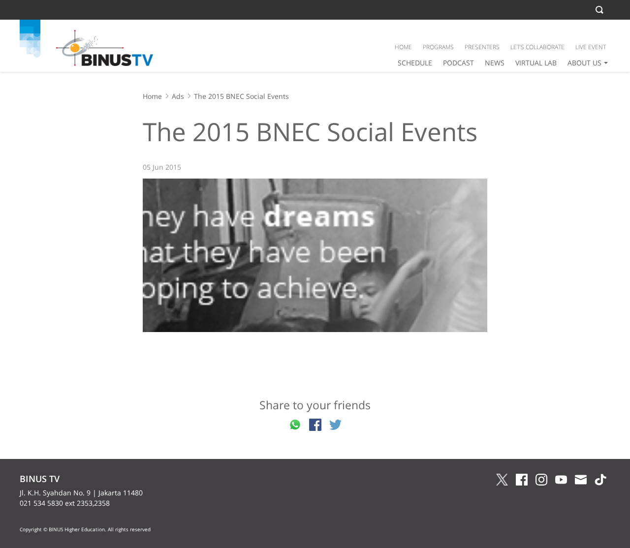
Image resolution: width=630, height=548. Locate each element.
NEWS (494, 62)
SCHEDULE (415, 62)
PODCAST (458, 62)
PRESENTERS (482, 47)
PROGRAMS (438, 47)
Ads (178, 96)
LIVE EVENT (590, 47)
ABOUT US (584, 62)
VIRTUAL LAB (536, 62)
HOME (403, 47)
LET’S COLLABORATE (537, 47)
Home (152, 96)
